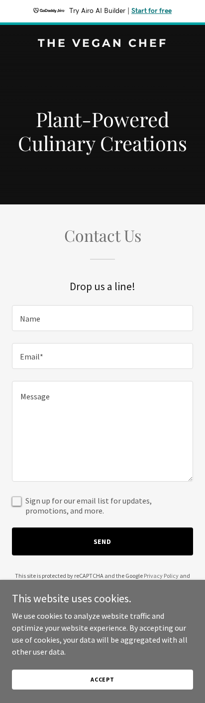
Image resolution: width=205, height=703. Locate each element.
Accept (102, 679)
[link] (102, 44)
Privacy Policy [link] (161, 575)
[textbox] (102, 318)
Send (103, 541)
